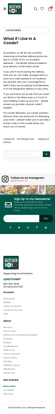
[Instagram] (28, 227)
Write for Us (9, 350)
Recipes (7, 342)
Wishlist (7, 302)
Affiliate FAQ (9, 369)
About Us (7, 327)
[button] (42, 9)
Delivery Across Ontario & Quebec (20, 334)
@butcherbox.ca (19, 180)
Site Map (7, 361)
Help (5, 313)
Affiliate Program (11, 365)
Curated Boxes (10, 346)
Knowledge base (25, 138)
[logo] (15, 8)
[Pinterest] (37, 227)
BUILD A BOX (9, 386)
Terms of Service (11, 353)
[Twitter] (19, 227)
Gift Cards (8, 393)
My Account (9, 298)
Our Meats (8, 390)
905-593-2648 (11, 283)
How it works (9, 331)
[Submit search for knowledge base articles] (46, 154)
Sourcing (7, 338)
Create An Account (12, 310)
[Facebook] (10, 227)
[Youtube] (46, 227)
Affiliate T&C (9, 372)
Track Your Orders (12, 306)
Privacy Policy (10, 357)
